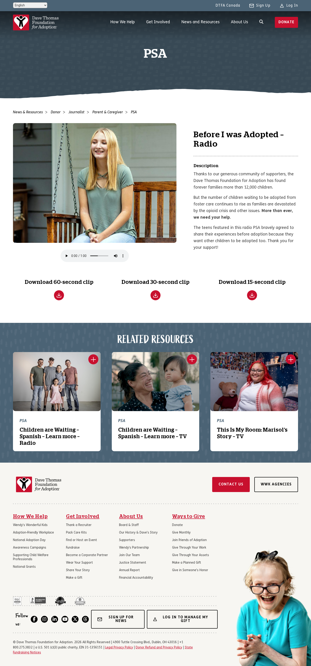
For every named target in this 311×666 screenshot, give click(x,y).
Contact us (231, 484)
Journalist (76, 112)
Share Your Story (78, 570)
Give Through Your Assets (190, 555)
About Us (239, 22)
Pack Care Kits (76, 532)
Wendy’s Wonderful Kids (30, 525)
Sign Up (263, 6)
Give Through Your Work (189, 547)
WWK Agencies (276, 484)
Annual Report (129, 570)
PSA (134, 112)
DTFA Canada (228, 6)
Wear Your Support (79, 563)
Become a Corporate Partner (87, 555)
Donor (56, 112)
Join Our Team (129, 555)
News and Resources (200, 22)
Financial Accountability (136, 578)
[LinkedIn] (54, 619)
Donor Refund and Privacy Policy (159, 647)
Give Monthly (181, 532)
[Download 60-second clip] (59, 295)
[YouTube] (64, 619)
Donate (286, 22)
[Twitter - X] (75, 619)
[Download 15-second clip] (252, 295)
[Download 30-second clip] (155, 295)
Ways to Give (188, 516)
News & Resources (28, 112)
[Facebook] (34, 619)
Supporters (127, 540)
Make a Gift (74, 578)
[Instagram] (44, 619)
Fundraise (73, 547)
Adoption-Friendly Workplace (33, 532)
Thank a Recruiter (79, 525)
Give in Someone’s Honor (190, 570)
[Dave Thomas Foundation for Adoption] (36, 22)
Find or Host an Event (81, 540)
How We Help (122, 22)
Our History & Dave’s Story (138, 532)
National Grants (24, 567)
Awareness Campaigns (29, 547)
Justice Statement (132, 563)
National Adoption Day (29, 540)
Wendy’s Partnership (134, 547)
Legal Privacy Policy (119, 647)
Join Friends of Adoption (189, 540)
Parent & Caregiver (107, 112)
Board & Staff (129, 525)
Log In (292, 6)
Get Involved (158, 22)
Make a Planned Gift (186, 563)
